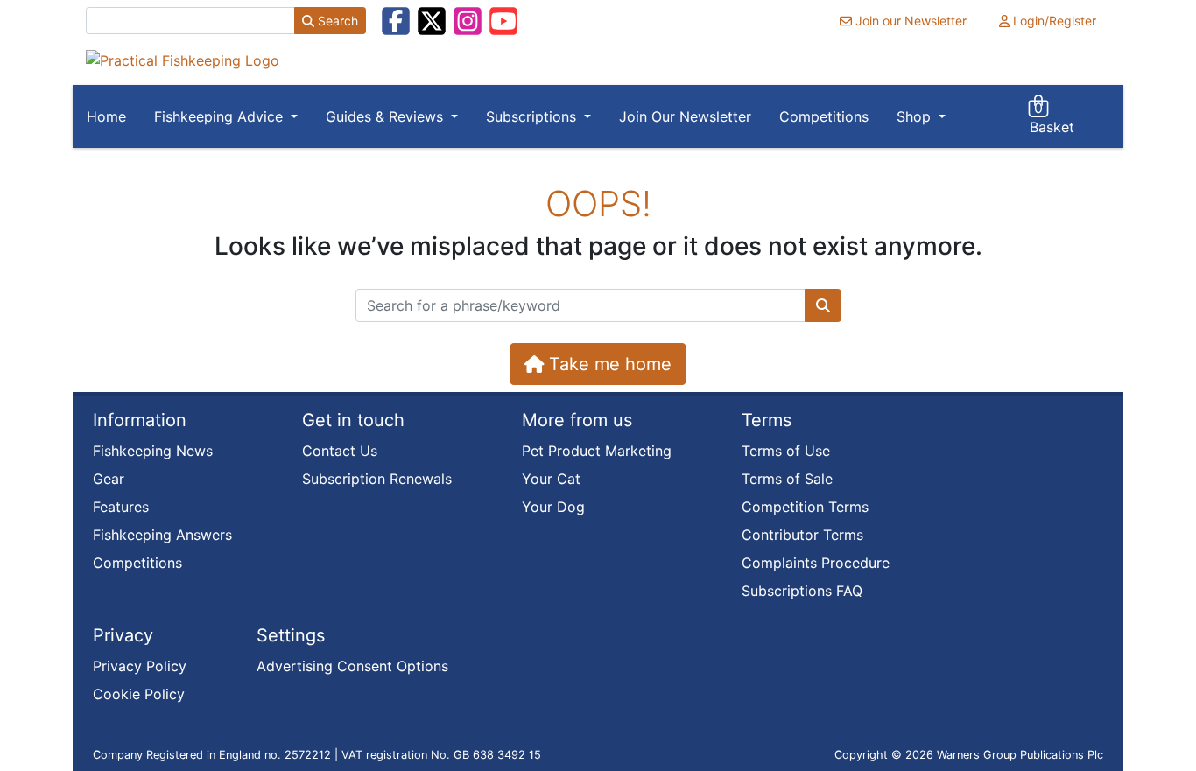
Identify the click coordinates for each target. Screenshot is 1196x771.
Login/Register (1053, 20)
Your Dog (553, 506)
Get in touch (353, 420)
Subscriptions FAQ (802, 590)
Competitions (824, 116)
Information (139, 420)
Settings (291, 635)
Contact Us (339, 450)
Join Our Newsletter (685, 116)
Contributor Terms (802, 534)
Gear (108, 478)
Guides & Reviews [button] (386, 116)
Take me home (608, 364)
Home (106, 116)
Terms (766, 420)
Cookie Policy (139, 694)
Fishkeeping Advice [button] (220, 116)
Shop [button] (916, 116)
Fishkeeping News (153, 450)
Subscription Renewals (377, 478)
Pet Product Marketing (597, 450)
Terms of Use (786, 450)
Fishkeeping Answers (162, 534)
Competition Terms (805, 506)
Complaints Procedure (816, 562)
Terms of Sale (787, 478)
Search (336, 20)
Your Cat (551, 478)
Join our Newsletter (909, 20)
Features (121, 506)
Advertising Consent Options (352, 666)
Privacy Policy (139, 666)
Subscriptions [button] (533, 116)
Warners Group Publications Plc (1020, 754)
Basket (1052, 117)
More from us (577, 420)
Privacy (123, 635)
